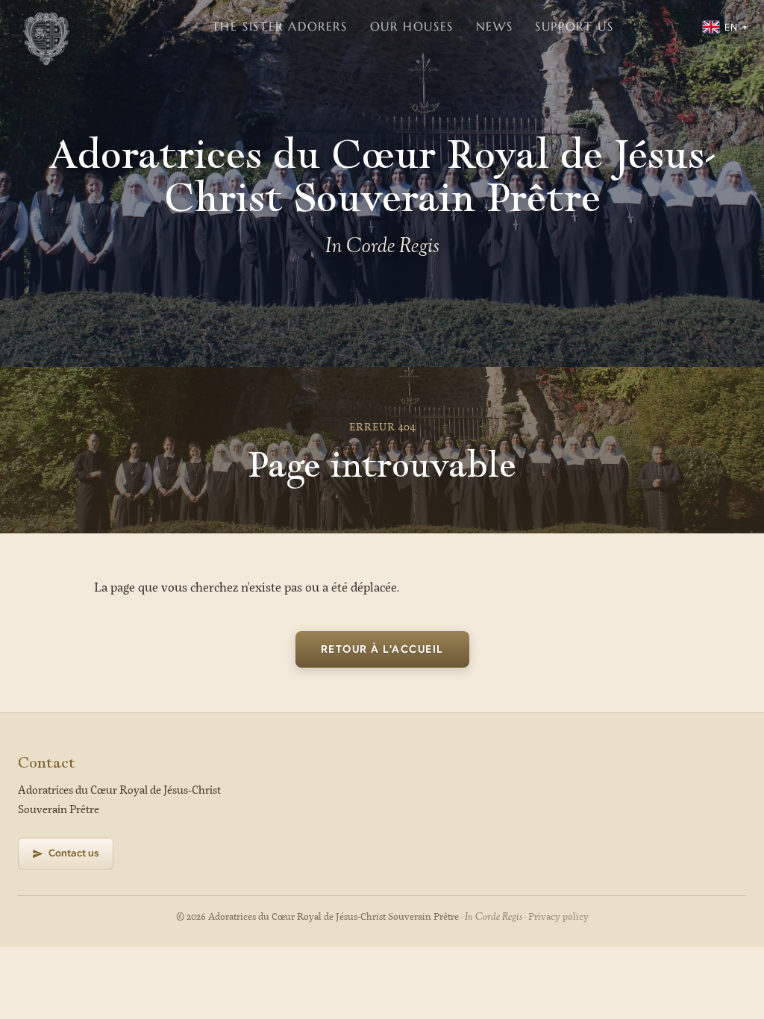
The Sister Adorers (280, 26)
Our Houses (412, 26)
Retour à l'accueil (382, 649)
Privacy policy (558, 917)
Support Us (574, 26)
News (494, 26)
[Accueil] (46, 27)
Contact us (73, 853)
